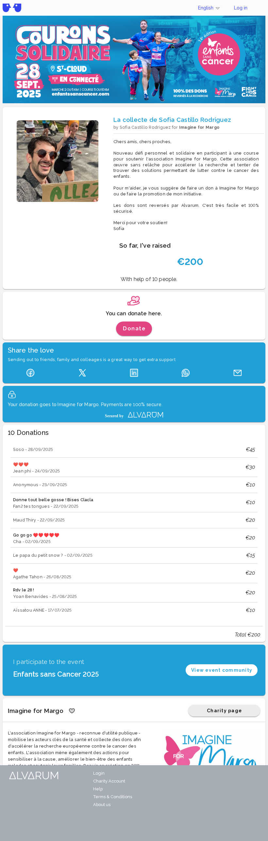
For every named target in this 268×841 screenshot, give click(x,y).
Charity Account (109, 781)
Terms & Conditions (112, 796)
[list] (134, 529)
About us (101, 804)
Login (99, 773)
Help (98, 788)
